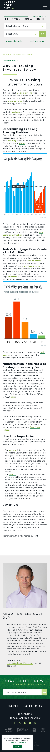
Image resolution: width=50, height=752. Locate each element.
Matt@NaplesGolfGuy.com (20, 663)
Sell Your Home (37, 41)
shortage (15, 112)
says (13, 397)
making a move (24, 93)
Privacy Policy (36, 742)
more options (15, 101)
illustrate (12, 277)
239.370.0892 (25, 714)
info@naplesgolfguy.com (26, 718)
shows (22, 143)
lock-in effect (34, 260)
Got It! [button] (17, 746)
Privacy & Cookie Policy (17, 742)
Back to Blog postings (19, 54)
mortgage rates (32, 266)
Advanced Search (14, 41)
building (12, 140)
